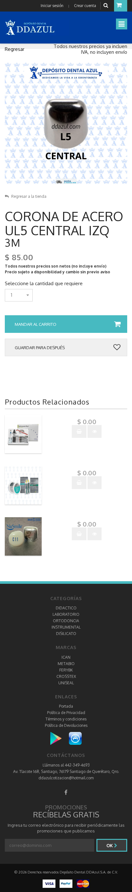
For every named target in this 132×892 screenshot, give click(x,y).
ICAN (66, 657)
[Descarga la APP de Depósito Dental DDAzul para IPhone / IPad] (75, 738)
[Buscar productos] (106, 5)
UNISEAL (66, 682)
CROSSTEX (66, 676)
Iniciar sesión (52, 5)
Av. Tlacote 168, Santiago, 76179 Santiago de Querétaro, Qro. (66, 771)
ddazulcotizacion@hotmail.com (66, 777)
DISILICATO (66, 633)
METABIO (66, 663)
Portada (66, 706)
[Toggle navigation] (121, 24)
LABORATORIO (66, 614)
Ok (110, 845)
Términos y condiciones (66, 719)
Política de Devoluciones (66, 725)
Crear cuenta (85, 5)
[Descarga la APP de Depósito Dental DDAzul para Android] (59, 738)
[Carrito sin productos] (120, 6)
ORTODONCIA (66, 620)
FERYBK (66, 670)
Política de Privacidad (66, 712)
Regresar (14, 49)
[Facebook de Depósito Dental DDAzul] (66, 792)
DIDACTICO (66, 608)
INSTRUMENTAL (66, 627)
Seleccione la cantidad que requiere (44, 283)
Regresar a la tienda (28, 196)
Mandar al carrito (35, 324)
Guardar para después (40, 347)
